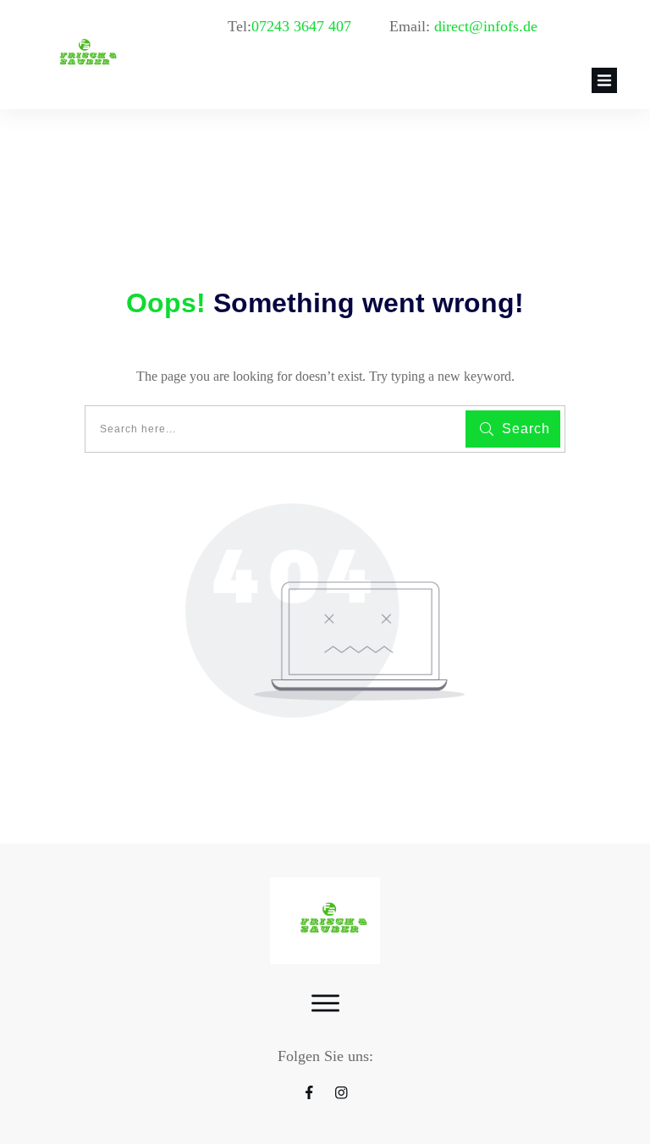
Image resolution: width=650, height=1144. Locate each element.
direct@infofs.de (485, 26)
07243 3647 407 (303, 26)
